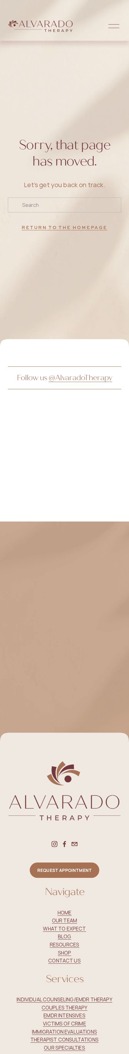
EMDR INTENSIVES (64, 1015)
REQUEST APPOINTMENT (64, 870)
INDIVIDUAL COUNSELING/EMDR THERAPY (64, 999)
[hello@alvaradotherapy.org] (74, 844)
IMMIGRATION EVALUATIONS (64, 1031)
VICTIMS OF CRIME (64, 1023)
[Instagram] (54, 844)
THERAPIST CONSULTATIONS (64, 1039)
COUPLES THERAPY (64, 1007)
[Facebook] (64, 844)
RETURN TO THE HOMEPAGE (64, 227)
